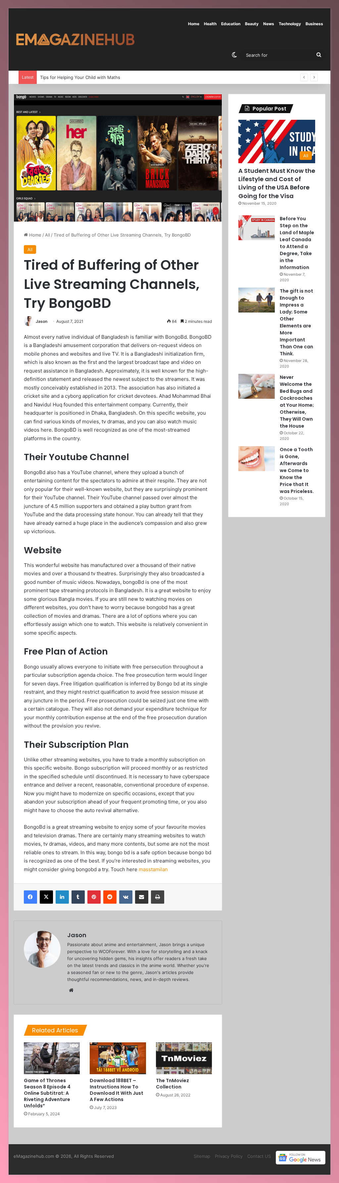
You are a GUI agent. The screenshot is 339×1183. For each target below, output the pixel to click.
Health (210, 23)
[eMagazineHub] (75, 39)
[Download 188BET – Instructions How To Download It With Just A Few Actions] (118, 1058)
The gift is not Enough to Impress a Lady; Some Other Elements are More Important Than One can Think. (296, 322)
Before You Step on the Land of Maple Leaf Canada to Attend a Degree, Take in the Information (297, 243)
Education (230, 23)
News (268, 23)
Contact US (259, 1156)
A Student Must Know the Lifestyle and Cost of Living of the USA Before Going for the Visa (276, 183)
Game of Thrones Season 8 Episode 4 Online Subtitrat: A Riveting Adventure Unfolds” (47, 1093)
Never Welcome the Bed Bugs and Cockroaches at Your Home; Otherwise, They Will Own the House (297, 401)
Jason (41, 321)
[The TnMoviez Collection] (184, 1058)
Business (314, 23)
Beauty (252, 23)
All (47, 235)
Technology (290, 23)
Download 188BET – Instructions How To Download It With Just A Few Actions (116, 1090)
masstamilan (153, 869)
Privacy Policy (229, 1156)
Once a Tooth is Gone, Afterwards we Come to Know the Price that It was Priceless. (297, 470)
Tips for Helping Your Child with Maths (75, 77)
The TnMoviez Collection (172, 1083)
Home (193, 23)
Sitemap (202, 1156)
